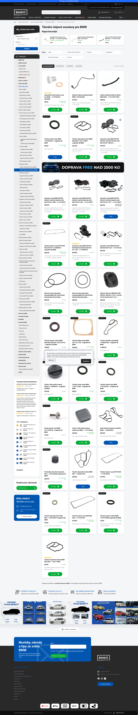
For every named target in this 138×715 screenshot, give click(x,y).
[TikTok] (105, 678)
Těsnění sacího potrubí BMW (27, 143)
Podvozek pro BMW (23, 316)
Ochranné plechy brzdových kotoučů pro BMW (28, 271)
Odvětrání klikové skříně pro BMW (28, 133)
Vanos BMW (22, 234)
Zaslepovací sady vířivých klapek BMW (28, 140)
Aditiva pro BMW (23, 249)
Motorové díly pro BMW (24, 110)
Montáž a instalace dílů (19, 688)
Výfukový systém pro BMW (25, 278)
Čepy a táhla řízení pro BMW (26, 296)
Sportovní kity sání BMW (25, 107)
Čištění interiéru (23, 337)
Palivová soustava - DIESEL (26, 252)
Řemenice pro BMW (24, 228)
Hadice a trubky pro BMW (26, 178)
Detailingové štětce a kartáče (26, 348)
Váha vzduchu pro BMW (26, 155)
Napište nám (17, 694)
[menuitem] (20, 17)
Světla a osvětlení (23, 80)
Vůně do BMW (21, 66)
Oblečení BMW (22, 354)
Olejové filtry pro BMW (24, 95)
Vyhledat (26, 48)
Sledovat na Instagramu (70, 629)
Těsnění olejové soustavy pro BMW (28, 170)
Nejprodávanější (48, 66)
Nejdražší (70, 66)
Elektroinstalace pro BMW (25, 307)
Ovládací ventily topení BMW (27, 196)
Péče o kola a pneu (23, 340)
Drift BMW (21, 319)
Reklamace (70, 4)
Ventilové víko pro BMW (25, 214)
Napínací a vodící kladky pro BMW (28, 225)
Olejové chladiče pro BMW (26, 184)
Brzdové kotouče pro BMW (25, 275)
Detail (55, 157)
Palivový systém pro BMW (25, 217)
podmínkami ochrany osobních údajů (74, 651)
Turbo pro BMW (23, 146)
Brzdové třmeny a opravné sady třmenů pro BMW (27, 261)
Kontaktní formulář (26, 516)
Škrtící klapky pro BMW (25, 161)
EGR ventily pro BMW (25, 127)
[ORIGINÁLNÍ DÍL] (55, 126)
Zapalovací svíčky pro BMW (26, 205)
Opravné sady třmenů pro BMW (27, 268)
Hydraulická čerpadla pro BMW (26, 290)
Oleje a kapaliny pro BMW (25, 237)
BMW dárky (21, 60)
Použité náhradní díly (23, 357)
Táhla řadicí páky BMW (25, 304)
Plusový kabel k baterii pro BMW (27, 310)
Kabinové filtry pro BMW (25, 104)
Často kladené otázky (19, 691)
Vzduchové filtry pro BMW (25, 98)
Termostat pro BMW (25, 190)
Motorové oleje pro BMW (25, 240)
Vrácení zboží (61, 4)
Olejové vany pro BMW (24, 219)
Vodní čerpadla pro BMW (26, 193)
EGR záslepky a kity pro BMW (27, 118)
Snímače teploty (24, 187)
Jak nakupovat (17, 683)
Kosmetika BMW (22, 322)
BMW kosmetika (22, 63)
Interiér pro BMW (22, 313)
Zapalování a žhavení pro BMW (26, 199)
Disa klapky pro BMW (25, 121)
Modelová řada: (19, 36)
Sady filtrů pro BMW (24, 92)
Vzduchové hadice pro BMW (26, 158)
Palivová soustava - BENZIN (26, 255)
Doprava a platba (18, 686)
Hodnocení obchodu (19, 4)
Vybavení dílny (22, 366)
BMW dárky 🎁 (22, 77)
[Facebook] (98, 678)
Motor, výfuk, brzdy (23, 86)
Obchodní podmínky (31, 4)
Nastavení (51, 360)
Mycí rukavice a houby (24, 345)
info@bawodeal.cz (26, 506)
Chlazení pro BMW (23, 173)
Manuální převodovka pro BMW (27, 301)
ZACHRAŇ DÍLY (22, 360)
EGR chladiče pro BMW (25, 124)
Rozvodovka (22, 281)
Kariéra (16, 699)
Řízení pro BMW (23, 284)
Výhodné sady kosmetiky (24, 351)
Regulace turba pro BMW (26, 149)
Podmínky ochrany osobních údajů (47, 4)
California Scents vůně (24, 74)
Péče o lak (21, 331)
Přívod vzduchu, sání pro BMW (26, 113)
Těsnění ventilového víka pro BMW (28, 167)
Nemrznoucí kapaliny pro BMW (26, 243)
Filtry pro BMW (22, 89)
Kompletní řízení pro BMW (25, 293)
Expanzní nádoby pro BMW (26, 175)
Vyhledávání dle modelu (24, 363)
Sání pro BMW (23, 136)
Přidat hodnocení (22, 488)
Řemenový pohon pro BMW (26, 222)
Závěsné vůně (22, 69)
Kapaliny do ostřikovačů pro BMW (27, 246)
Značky (20, 372)
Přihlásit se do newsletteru (58, 656)
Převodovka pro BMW (24, 298)
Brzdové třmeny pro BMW (26, 265)
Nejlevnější (60, 66)
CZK (119, 4)
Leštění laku (22, 334)
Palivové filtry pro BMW (25, 101)
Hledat (78, 12)
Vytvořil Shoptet (108, 712)
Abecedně (79, 66)
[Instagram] (102, 678)
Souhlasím (86, 361)
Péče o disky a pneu (24, 325)
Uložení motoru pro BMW (25, 231)
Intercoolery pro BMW (25, 130)
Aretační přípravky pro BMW (26, 369)
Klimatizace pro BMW (25, 181)
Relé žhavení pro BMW (25, 202)
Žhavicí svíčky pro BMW (25, 208)
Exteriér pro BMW (22, 83)
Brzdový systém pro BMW (25, 258)
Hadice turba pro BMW (26, 152)
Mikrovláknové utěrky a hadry (26, 342)
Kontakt (16, 696)
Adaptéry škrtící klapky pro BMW (28, 115)
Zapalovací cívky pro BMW (26, 211)
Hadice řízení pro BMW (24, 287)
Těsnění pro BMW (23, 164)
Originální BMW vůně (24, 71)
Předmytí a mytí (23, 328)
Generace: (18, 42)
